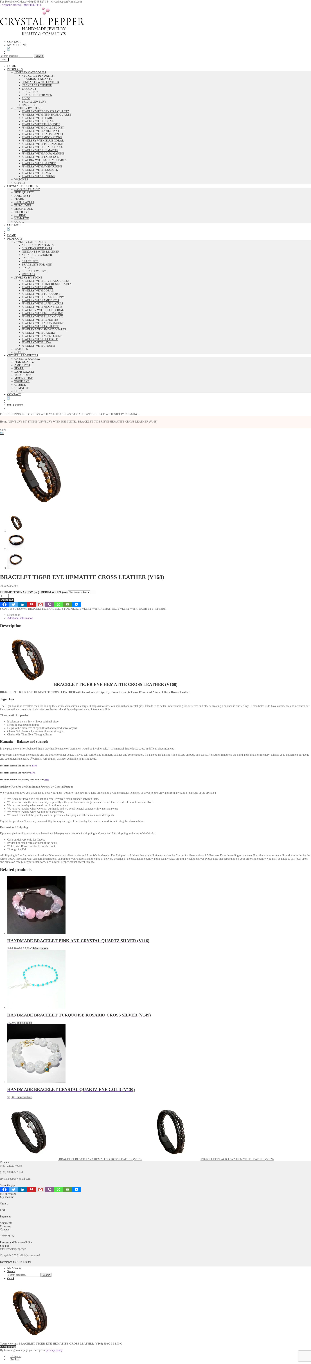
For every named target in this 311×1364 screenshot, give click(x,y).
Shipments (6, 1222)
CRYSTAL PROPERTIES (22, 185)
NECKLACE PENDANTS (38, 75)
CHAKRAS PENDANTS (37, 78)
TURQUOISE (22, 205)
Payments (5, 1216)
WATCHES (21, 179)
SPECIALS (28, 104)
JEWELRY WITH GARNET (39, 163)
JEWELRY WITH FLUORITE (40, 169)
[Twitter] (13, 604)
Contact (4, 1229)
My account (6, 1197)
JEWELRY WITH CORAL (38, 121)
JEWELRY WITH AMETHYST (40, 130)
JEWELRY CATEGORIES (30, 72)
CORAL (19, 221)
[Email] (67, 604)
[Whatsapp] (58, 604)
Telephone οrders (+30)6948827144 (20, 4)
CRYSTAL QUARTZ (27, 189)
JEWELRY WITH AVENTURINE (42, 166)
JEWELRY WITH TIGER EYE (40, 156)
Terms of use (7, 1235)
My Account (14, 1268)
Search (39, 55)
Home (3, 421)
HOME (11, 65)
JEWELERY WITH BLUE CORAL (43, 140)
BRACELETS (30, 91)
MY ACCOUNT (17, 45)
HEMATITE (21, 218)
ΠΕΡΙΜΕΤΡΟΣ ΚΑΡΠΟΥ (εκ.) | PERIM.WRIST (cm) (33, 592)
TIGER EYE (22, 211)
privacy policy (54, 1350)
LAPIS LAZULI (24, 202)
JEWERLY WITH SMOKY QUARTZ (44, 160)
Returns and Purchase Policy (16, 1242)
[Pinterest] (31, 604)
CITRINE (20, 215)
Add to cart (7, 599)
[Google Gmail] (40, 1189)
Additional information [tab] (20, 618)
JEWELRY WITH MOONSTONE (42, 137)
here (34, 765)
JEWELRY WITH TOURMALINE (42, 143)
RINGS (26, 98)
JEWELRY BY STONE (28, 108)
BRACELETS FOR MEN (37, 95)
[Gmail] (40, 604)
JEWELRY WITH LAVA (36, 172)
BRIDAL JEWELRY (34, 101)
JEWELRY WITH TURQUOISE (41, 124)
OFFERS (19, 182)
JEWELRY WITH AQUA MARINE (43, 153)
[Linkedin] (22, 604)
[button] (2, 433)
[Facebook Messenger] (76, 604)
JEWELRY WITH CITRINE (38, 176)
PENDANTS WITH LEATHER (40, 82)
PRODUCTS (15, 69)
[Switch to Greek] (159, 48)
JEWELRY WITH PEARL (37, 117)
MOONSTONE (23, 208)
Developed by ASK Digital (15, 1261)
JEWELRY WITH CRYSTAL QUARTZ (45, 111)
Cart (2, 1210)
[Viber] (49, 604)
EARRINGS (29, 88)
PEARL (19, 198)
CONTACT (14, 41)
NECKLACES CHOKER (37, 85)
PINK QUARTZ (24, 192)
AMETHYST (22, 195)
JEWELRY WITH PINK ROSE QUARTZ (46, 114)
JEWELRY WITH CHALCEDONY (43, 127)
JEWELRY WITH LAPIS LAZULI (42, 134)
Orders (4, 1203)
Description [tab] (13, 614)
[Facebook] (4, 604)
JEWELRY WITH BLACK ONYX (42, 147)
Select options (40, 948)
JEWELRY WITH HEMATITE (40, 150)
